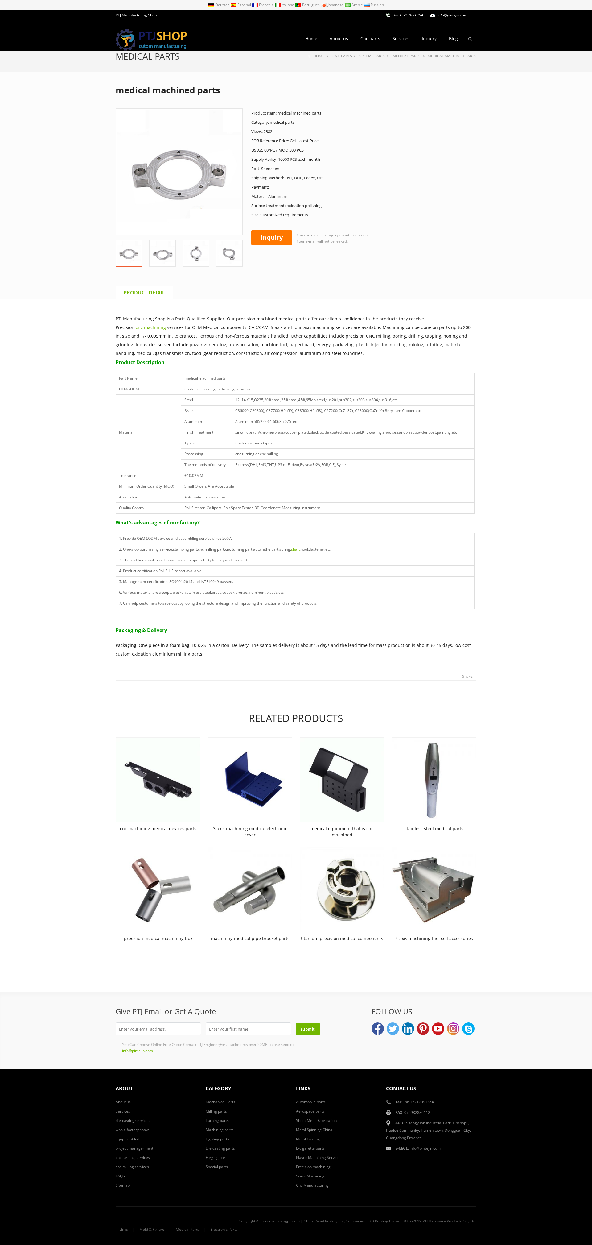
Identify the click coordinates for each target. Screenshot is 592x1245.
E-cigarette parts (310, 1148)
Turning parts (217, 1120)
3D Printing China (384, 1221)
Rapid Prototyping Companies (339, 1221)
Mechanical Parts (220, 1102)
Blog (453, 38)
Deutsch (222, 4)
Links (123, 1229)
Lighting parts (217, 1139)
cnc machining (151, 327)
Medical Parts (187, 1229)
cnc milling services (132, 1166)
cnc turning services (133, 1157)
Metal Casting (308, 1139)
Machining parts (219, 1129)
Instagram (453, 1028)
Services (401, 38)
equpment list (127, 1139)
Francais (266, 4)
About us (339, 38)
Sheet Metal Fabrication (316, 1120)
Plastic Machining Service (317, 1157)
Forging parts (217, 1157)
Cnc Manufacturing (312, 1185)
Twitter (393, 1028)
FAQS (120, 1176)
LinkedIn (408, 1028)
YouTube (438, 1028)
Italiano (288, 4)
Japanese (335, 4)
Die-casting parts (220, 1148)
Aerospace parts (310, 1111)
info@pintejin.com (425, 1148)
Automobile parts (311, 1102)
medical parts (147, 56)
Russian (377, 4)
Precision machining (313, 1166)
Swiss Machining (310, 1176)
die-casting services (133, 1120)
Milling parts (216, 1111)
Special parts (372, 56)
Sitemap (123, 1185)
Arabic (357, 4)
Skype (468, 1028)
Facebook (378, 1028)
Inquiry (429, 38)
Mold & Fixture (151, 1229)
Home (311, 38)
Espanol (244, 4)
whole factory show (132, 1129)
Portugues (311, 4)
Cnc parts (370, 38)
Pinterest (423, 1028)
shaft (295, 549)
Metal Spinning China (314, 1129)
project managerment (134, 1148)
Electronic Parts (224, 1229)
